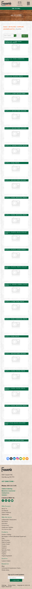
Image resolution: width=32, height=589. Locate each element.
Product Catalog (6, 534)
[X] (11, 458)
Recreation (5, 521)
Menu (28, 5)
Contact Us (19, 5)
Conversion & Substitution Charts (11, 568)
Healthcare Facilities (7, 527)
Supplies (4, 552)
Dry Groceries (5, 540)
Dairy (3, 538)
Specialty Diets (6, 550)
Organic (4, 553)
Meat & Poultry (6, 542)
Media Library (5, 570)
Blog (3, 566)
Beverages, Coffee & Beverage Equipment (14, 536)
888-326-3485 (11, 486)
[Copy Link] (23, 458)
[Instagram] (17, 458)
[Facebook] (7, 458)
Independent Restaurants (9, 519)
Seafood (4, 548)
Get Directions (8, 481)
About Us (4, 508)
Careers (4, 495)
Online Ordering (7, 488)
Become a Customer (9, 491)
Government (5, 525)
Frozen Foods (6, 544)
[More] (27, 458)
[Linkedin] (14, 458)
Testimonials (5, 514)
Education (4, 523)
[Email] (20, 458)
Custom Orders (6, 561)
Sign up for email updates (16, 574)
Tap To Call (16, 8)
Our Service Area (6, 529)
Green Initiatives (6, 512)
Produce (4, 546)
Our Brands (5, 510)
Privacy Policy (12, 585)
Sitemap (4, 585)
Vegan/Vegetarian (7, 555)
